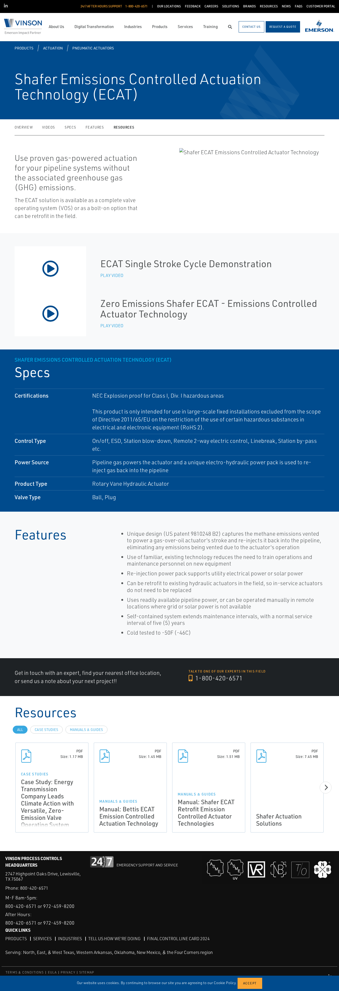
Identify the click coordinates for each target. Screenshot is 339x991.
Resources (124, 127)
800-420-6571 (34, 888)
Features (95, 127)
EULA (52, 972)
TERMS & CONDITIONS (25, 972)
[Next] (326, 787)
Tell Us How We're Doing (114, 938)
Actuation (53, 48)
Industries (70, 938)
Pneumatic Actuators (93, 48)
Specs (70, 127)
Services (42, 938)
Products (24, 48)
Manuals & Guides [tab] (86, 730)
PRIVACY (68, 972)
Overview (24, 127)
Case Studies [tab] (46, 730)
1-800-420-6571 (218, 678)
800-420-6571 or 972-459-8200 (39, 906)
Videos (48, 127)
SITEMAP (86, 972)
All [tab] (20, 730)
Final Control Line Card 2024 (178, 938)
